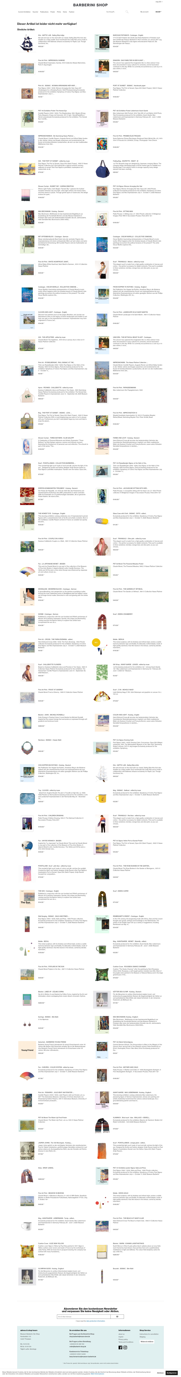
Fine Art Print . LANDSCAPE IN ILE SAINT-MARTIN (130, 312)
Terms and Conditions (126, 1342)
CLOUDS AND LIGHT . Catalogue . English (52, 312)
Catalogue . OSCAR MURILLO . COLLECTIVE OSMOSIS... (133, 236)
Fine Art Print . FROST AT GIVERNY (50, 690)
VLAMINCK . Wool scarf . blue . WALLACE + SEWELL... (131, 1117)
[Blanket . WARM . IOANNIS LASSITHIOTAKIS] (102, 1251)
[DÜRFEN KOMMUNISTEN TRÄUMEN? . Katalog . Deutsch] (27, 496)
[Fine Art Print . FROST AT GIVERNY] (27, 698)
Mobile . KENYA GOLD (120, 1193)
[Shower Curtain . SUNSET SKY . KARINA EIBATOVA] (27, 194)
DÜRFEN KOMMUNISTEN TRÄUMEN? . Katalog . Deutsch (58, 488)
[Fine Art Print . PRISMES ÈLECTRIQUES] (102, 144)
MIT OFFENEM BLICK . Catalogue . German (53, 236)
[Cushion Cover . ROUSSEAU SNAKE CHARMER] (102, 975)
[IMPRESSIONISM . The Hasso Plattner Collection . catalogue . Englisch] (102, 370)
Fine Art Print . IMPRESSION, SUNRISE (51, 60)
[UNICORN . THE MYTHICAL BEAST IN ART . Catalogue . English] (102, 345)
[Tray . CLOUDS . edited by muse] (27, 798)
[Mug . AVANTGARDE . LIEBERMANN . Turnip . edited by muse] (27, 1226)
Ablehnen (160, 1373)
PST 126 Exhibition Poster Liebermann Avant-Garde (130, 111)
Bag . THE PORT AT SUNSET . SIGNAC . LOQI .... (55, 413)
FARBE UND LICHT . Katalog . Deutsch (126, 438)
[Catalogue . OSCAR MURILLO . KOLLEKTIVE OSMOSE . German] (27, 295)
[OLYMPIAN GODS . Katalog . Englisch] (27, 1277)
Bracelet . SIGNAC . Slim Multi (123, 1268)
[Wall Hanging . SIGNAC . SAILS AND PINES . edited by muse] (27, 924)
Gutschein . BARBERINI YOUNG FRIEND (52, 1042)
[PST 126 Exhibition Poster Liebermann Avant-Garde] (102, 119)
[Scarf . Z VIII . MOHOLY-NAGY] (102, 698)
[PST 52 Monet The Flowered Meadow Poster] (102, 572)
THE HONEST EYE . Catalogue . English (51, 513)
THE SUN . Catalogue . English (48, 891)
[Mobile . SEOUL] (27, 949)
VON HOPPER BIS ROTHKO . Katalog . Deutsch (54, 765)
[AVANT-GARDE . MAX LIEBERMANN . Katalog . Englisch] (102, 1100)
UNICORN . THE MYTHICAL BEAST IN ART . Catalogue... (132, 337)
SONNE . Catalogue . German (48, 614)
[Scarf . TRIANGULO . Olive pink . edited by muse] (102, 547)
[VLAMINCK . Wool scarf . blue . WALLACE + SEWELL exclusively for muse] (102, 1126)
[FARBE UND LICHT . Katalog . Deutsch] (102, 446)
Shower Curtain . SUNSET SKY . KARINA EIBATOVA (56, 186)
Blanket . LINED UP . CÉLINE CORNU (51, 992)
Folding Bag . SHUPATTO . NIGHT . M (125, 161)
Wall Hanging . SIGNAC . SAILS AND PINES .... (53, 916)
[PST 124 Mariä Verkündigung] (102, 1050)
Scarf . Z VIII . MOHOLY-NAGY (123, 690)
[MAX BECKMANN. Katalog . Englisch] (102, 1025)
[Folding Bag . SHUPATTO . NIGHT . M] (102, 169)
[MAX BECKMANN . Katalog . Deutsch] (27, 219)
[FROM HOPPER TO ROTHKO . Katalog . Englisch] (102, 295)
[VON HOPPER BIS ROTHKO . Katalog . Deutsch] (27, 773)
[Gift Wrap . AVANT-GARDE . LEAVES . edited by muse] (102, 672)
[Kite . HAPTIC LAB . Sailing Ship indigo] (27, 43)
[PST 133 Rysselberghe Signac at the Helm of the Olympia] (102, 471)
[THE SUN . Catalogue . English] (27, 899)
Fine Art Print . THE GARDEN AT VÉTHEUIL (128, 589)
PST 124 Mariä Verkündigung (123, 1042)
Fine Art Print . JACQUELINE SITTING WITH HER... (130, 488)
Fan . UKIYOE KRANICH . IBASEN (49, 841)
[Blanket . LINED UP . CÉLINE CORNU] (27, 1000)
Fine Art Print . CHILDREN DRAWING (50, 815)
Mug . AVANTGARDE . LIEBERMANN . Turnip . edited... (56, 1218)
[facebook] (120, 1347)
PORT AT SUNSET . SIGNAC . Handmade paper (129, 85)
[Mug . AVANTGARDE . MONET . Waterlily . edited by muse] (102, 949)
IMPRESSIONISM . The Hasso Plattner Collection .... (130, 362)
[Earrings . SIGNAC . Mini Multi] (27, 1025)
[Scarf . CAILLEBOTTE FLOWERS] (27, 672)
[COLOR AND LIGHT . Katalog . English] (102, 723)
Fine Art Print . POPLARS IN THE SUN (51, 966)
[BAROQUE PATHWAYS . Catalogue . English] (102, 43)
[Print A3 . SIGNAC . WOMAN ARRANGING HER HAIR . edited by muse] (27, 94)
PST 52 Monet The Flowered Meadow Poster (128, 564)
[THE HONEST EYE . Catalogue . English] (27, 521)
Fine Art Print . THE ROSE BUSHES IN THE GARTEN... (131, 866)
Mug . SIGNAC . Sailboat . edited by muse (127, 790)
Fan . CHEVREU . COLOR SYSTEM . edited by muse (55, 1067)
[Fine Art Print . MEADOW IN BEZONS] (27, 1201)
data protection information (95, 1321)
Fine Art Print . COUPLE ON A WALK (50, 538)
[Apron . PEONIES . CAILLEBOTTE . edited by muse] (27, 396)
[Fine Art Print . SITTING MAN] (102, 219)
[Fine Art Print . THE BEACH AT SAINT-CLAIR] (102, 1226)
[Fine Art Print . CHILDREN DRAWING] (27, 824)
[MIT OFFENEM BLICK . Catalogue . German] (27, 245)
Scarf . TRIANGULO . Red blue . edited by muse (129, 815)
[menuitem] (24, 12)
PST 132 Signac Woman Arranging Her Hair (127, 186)
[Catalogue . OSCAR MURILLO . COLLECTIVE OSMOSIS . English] (102, 245)
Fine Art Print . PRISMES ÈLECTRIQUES (127, 136)
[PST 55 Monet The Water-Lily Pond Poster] (27, 1126)
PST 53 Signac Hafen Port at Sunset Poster (128, 841)
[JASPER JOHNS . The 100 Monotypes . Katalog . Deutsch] (27, 1151)
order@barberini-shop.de (77, 1346)
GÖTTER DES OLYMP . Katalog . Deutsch (127, 992)
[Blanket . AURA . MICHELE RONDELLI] (27, 723)
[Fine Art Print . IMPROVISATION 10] (102, 421)
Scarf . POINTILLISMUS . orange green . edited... (129, 1143)
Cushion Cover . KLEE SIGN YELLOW (51, 1243)
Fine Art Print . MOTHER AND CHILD (125, 1067)
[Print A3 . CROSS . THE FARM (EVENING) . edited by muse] (27, 647)
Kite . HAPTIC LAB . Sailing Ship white (126, 765)
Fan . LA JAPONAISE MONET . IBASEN (51, 564)
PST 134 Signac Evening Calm (123, 740)
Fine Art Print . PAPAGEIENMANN (124, 387)
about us (121, 1334)
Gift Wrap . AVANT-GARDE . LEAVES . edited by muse (131, 664)
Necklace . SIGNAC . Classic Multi (49, 740)
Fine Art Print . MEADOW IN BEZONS (51, 1193)
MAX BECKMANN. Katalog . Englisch (125, 1017)
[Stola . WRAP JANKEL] (27, 1176)
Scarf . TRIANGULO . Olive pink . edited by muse (129, 538)
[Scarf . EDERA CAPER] (102, 899)
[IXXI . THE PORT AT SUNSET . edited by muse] (27, 169)
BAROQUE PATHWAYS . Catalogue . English (128, 35)
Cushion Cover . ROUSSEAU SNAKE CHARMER (129, 966)
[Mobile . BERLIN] (102, 647)
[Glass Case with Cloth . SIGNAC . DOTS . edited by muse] (102, 521)
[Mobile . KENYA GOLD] (102, 1201)
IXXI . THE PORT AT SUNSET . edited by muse (54, 161)
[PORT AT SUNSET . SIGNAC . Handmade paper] (102, 94)
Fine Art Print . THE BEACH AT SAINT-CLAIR (128, 1218)
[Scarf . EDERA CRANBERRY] (102, 622)
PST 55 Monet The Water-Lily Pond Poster (52, 1117)
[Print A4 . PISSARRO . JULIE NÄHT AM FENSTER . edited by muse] (27, 1100)
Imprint (121, 1337)
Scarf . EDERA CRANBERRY (123, 614)
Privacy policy (123, 1339)
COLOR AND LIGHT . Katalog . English (126, 715)
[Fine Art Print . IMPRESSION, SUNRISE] (27, 68)
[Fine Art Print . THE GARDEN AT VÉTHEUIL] (102, 597)
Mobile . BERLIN (118, 639)
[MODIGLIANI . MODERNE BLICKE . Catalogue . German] (27, 597)
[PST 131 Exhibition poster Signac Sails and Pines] (102, 1176)
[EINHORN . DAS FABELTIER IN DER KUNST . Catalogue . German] (102, 68)
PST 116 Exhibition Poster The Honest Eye (52, 111)
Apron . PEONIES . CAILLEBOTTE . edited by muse (55, 387)
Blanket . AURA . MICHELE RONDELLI (51, 715)
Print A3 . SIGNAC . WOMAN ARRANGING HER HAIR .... (57, 85)
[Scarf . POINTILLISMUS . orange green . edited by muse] (102, 1151)
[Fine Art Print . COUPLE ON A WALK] (27, 547)
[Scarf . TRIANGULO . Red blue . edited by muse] (102, 824)
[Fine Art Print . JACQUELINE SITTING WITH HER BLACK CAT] (102, 496)
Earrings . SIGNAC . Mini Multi (48, 1017)
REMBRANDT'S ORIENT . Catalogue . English (128, 916)
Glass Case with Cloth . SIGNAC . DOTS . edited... (130, 513)
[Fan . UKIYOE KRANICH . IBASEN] (27, 849)
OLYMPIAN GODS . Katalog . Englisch (51, 1268)
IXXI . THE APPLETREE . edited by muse (51, 337)
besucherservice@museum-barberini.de (82, 1356)
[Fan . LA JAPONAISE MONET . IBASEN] (27, 572)
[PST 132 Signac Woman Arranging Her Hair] (102, 194)
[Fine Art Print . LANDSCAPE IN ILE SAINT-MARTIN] (102, 320)
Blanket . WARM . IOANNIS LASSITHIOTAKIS (128, 1243)
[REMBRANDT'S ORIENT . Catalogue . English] (102, 924)
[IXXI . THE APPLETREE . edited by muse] (27, 345)
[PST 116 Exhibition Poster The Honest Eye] (27, 119)
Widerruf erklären (147, 1342)
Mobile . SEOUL (43, 941)
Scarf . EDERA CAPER (120, 891)
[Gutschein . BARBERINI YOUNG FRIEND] (27, 1050)
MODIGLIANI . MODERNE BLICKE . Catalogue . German (57, 589)
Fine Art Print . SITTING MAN (123, 211)
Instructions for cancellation (149, 1334)
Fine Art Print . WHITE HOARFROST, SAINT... (53, 262)
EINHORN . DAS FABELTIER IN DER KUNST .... (129, 60)
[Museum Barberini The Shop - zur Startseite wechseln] (90, 5)
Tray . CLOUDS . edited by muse (49, 790)
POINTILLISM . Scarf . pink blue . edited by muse (54, 866)
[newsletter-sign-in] (117, 1317)
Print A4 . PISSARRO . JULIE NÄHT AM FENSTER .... (56, 1092)
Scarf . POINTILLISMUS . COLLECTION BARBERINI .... (57, 463)
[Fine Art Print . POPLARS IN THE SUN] (27, 975)
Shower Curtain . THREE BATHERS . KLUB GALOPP (56, 438)
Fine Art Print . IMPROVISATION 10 (125, 413)
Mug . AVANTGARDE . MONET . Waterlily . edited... (130, 941)
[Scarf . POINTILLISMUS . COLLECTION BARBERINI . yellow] (27, 471)
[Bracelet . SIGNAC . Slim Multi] (102, 1277)
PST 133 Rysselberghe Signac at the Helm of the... (130, 463)
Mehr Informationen (97, 1374)
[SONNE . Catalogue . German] (27, 622)
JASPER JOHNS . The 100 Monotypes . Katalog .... (55, 1143)
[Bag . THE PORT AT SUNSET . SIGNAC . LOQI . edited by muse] (27, 421)
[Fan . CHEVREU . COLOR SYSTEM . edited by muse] (27, 1075)
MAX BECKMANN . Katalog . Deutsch (51, 211)
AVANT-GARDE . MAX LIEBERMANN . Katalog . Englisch (132, 1092)
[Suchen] (127, 12)
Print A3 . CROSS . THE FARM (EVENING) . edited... (55, 639)
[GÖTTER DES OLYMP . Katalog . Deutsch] (102, 1000)
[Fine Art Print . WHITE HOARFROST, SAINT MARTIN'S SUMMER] (27, 270)
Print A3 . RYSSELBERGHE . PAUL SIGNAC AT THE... (56, 362)
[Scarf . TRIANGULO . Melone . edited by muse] (102, 270)
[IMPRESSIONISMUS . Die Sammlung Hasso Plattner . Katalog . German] (27, 144)
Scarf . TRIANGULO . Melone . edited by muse (128, 262)
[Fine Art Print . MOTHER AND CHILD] (102, 1075)
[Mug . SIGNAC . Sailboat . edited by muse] (102, 798)
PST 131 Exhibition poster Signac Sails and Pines (129, 1168)
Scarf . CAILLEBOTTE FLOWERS (49, 664)
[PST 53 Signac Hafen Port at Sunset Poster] (102, 849)
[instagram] (125, 1347)
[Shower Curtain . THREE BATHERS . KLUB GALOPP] (27, 446)
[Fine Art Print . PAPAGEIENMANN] (102, 396)
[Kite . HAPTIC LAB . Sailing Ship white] (102, 773)
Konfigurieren (171, 1373)
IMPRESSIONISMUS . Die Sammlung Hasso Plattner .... (56, 136)
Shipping (142, 1337)
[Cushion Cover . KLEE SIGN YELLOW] (27, 1251)
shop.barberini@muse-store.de (79, 1336)
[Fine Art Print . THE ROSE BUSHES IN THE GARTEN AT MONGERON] (102, 874)
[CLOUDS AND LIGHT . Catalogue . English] (27, 320)
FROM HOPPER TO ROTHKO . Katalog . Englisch (130, 287)
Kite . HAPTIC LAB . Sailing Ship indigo (51, 35)
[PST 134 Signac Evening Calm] (102, 748)
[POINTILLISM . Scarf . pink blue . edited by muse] (27, 874)
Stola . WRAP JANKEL (46, 1168)
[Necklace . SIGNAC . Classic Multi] (27, 748)
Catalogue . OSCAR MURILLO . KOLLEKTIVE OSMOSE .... (58, 287)
